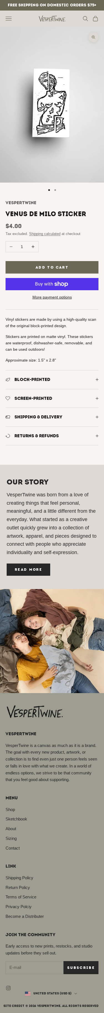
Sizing (11, 838)
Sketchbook (16, 819)
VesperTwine (21, 202)
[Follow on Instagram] (8, 988)
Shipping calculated (44, 234)
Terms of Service (21, 897)
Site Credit (13, 1006)
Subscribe (81, 968)
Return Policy (18, 887)
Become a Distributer (25, 916)
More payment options (52, 297)
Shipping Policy (19, 877)
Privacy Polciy (19, 906)
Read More (28, 569)
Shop (10, 809)
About (11, 828)
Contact (13, 848)
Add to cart (52, 267)
